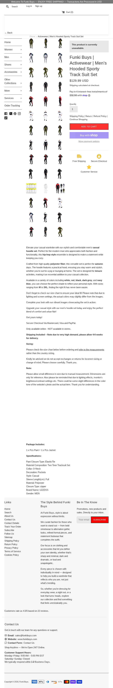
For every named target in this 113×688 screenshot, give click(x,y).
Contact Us (9, 519)
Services (13, 98)
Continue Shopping (78, 119)
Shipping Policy (77, 116)
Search (7, 512)
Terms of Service (12, 551)
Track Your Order (12, 526)
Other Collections (13, 81)
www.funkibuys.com (27, 639)
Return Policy (10, 544)
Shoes (13, 64)
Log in (29, 6)
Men (13, 57)
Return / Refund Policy (96, 116)
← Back (8, 32)
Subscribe (9, 530)
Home (32, 36)
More (13, 90)
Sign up (38, 6)
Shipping (74, 85)
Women (13, 49)
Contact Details (11, 523)
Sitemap (8, 537)
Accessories (13, 72)
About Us (8, 516)
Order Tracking (12, 105)
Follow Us (9, 533)
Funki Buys (23, 682)
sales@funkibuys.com (26, 635)
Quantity (73, 104)
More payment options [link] (89, 141)
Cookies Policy (11, 555)
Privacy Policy (11, 548)
